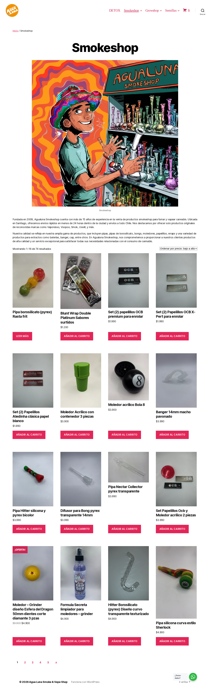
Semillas (170, 10)
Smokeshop (131, 10)
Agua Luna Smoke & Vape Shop (48, 681)
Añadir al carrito (77, 336)
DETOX (114, 10)
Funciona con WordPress (85, 681)
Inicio (15, 30)
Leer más (22, 336)
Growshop (152, 10)
